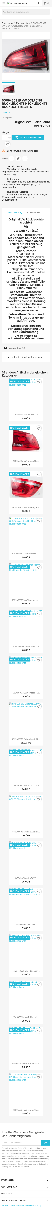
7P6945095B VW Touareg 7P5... (26, 507)
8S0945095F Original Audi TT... (26, 831)
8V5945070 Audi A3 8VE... (26, 878)
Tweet (18, 158)
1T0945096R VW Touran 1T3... (26, 414)
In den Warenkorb (28, 137)
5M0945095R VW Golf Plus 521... (26, 1063)
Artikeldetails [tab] (33, 212)
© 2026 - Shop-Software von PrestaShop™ (22, 1205)
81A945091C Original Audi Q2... (26, 739)
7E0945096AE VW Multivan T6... (26, 646)
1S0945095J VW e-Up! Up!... (26, 1017)
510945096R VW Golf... (26, 924)
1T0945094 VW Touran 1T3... (26, 1110)
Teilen (11, 158)
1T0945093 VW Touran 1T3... (26, 461)
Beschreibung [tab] (15, 212)
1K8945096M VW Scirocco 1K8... (26, 693)
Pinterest (25, 158)
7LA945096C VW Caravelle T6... (26, 553)
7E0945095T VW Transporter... (26, 600)
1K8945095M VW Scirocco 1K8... (26, 785)
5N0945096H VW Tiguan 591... (26, 971)
